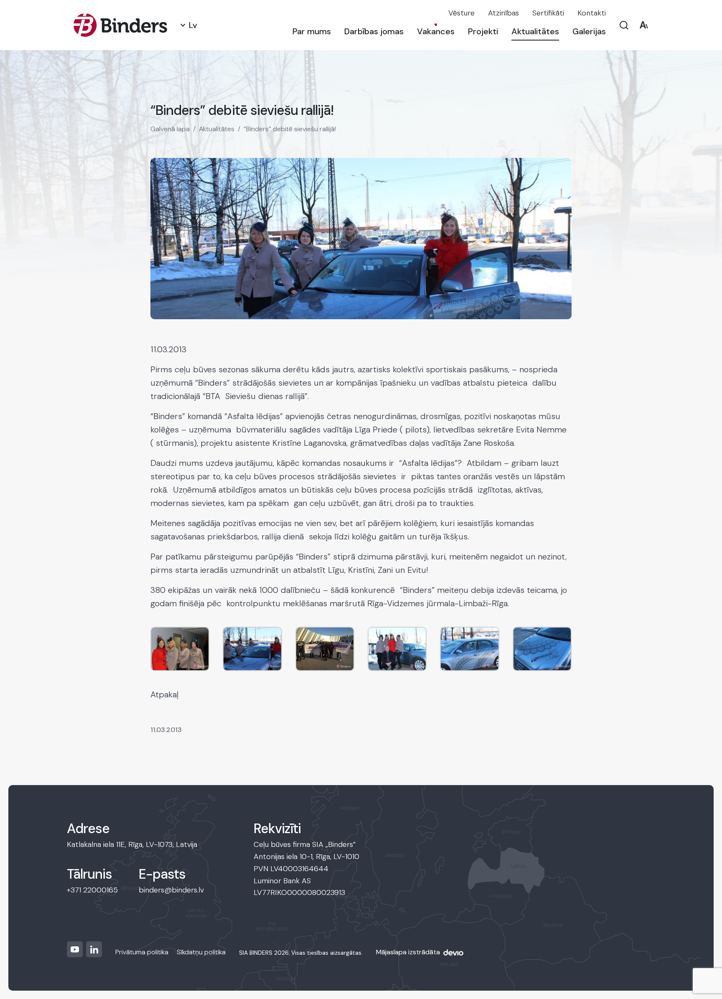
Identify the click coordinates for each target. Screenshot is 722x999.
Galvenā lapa (170, 129)
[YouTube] (75, 949)
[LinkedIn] (94, 949)
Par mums (311, 31)
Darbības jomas (374, 31)
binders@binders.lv (171, 890)
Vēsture (461, 13)
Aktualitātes (535, 31)
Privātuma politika (141, 952)
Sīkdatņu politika (201, 952)
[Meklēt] (624, 25)
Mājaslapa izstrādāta (408, 952)
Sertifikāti (548, 13)
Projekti (483, 31)
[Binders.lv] (120, 24)
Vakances (436, 31)
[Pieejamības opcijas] (643, 25)
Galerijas (589, 31)
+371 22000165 (92, 890)
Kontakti (591, 13)
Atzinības (503, 13)
